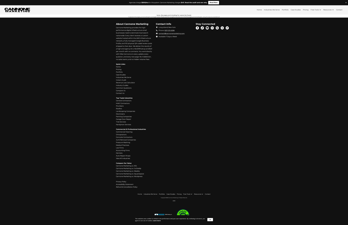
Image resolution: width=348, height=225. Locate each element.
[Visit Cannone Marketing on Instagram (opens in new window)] (212, 28)
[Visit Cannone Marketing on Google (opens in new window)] (217, 28)
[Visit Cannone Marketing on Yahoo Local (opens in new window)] (227, 28)
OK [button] (210, 219)
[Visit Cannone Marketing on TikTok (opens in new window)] (202, 28)
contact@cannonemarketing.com (172, 33)
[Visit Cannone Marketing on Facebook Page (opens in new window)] (197, 28)
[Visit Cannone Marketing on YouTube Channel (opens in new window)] (207, 28)
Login (174, 200)
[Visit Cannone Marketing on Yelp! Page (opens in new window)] (222, 28)
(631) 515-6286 (169, 30)
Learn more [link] (157, 220)
